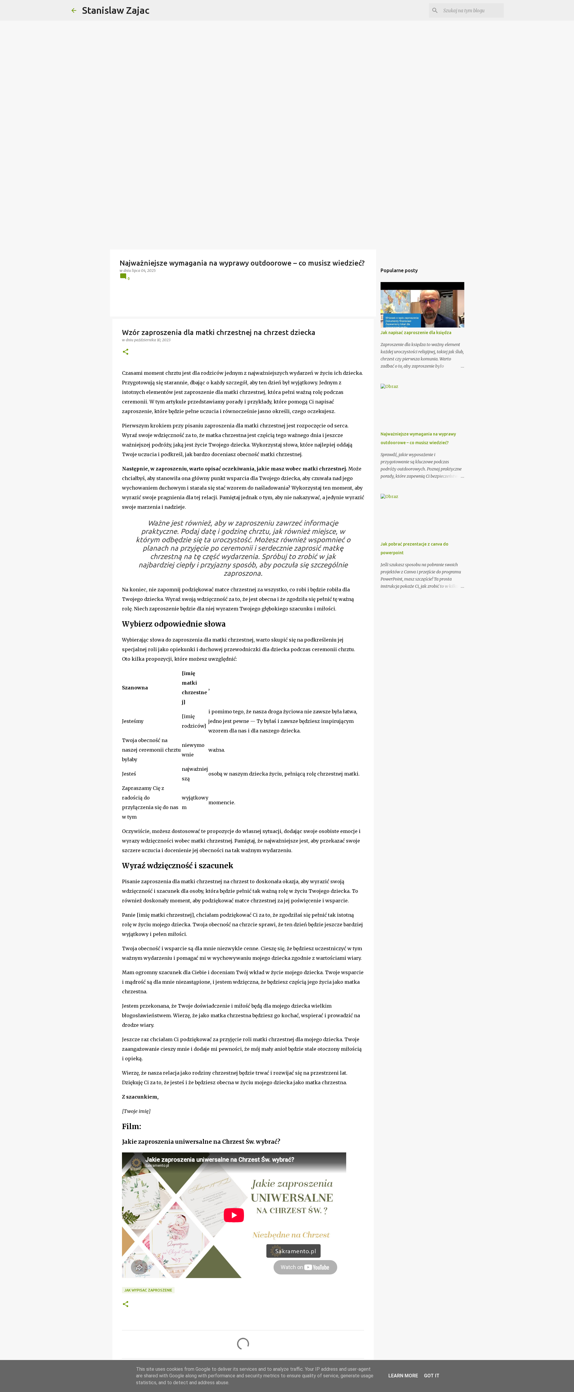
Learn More (403, 1376)
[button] (125, 352)
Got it (431, 1376)
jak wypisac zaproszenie (148, 1290)
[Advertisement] (287, 204)
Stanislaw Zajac (115, 10)
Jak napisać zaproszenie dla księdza (416, 332)
